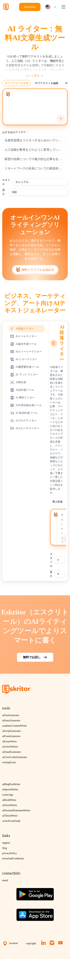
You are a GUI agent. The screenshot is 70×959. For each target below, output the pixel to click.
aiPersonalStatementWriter (16, 810)
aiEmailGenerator (11, 752)
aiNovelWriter (9, 805)
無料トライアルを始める (37, 269)
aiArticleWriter (10, 746)
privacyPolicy (9, 853)
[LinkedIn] (43, 943)
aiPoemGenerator (11, 736)
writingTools (9, 762)
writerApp (7, 794)
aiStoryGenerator (11, 720)
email (5, 880)
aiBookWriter (9, 800)
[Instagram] (52, 943)
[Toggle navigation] (63, 6)
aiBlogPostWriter (11, 784)
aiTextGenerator (10, 715)
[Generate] (60, 118)
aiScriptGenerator (11, 731)
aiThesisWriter (10, 815)
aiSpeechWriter (10, 789)
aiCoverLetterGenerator (14, 757)
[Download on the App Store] (35, 913)
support (6, 842)
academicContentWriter (14, 725)
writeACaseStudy (11, 821)
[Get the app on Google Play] (35, 893)
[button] (50, 7)
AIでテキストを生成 (16, 83)
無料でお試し (32, 657)
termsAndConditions (13, 858)
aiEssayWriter (9, 741)
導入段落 (57, 501)
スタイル (6, 182)
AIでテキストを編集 (46, 83)
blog (4, 848)
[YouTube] (60, 943)
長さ (3, 192)
